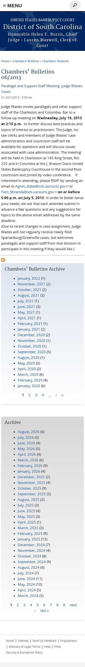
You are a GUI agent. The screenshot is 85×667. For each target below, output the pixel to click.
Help (47, 646)
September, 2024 (32, 561)
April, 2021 (27, 317)
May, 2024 (26, 584)
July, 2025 (26, 505)
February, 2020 (30, 380)
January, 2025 (29, 539)
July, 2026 (26, 437)
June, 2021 (26, 306)
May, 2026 (26, 448)
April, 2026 (27, 454)
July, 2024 (26, 573)
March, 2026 (28, 460)
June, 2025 (26, 510)
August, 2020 (28, 357)
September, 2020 (32, 351)
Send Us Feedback (44, 640)
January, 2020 (29, 385)
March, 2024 (28, 595)
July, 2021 (26, 301)
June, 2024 (26, 578)
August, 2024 (28, 567)
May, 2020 (26, 363)
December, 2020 (31, 334)
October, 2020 (29, 346)
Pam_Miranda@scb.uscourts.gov (29, 191)
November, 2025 (31, 482)
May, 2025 (26, 516)
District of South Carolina (42, 27)
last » (44, 610)
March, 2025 (28, 527)
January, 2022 (29, 278)
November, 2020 (31, 340)
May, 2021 (26, 312)
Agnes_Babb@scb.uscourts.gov (41, 186)
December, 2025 (31, 477)
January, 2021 (29, 329)
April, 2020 (27, 368)
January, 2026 (29, 471)
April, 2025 (27, 522)
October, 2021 (29, 289)
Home (5, 61)
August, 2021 (28, 295)
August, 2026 (28, 431)
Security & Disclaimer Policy (24, 652)
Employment (68, 640)
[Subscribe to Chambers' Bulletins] (3, 260)
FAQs (57, 646)
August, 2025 (28, 499)
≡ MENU (12, 5)
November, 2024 (31, 550)
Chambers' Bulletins (26, 61)
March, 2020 (28, 374)
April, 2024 (27, 590)
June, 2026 (26, 443)
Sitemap (23, 640)
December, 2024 (31, 544)
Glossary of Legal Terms (24, 646)
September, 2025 (32, 493)
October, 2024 (29, 556)
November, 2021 (31, 284)
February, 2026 (30, 465)
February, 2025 (30, 533)
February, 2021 (30, 323)
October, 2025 (29, 488)
